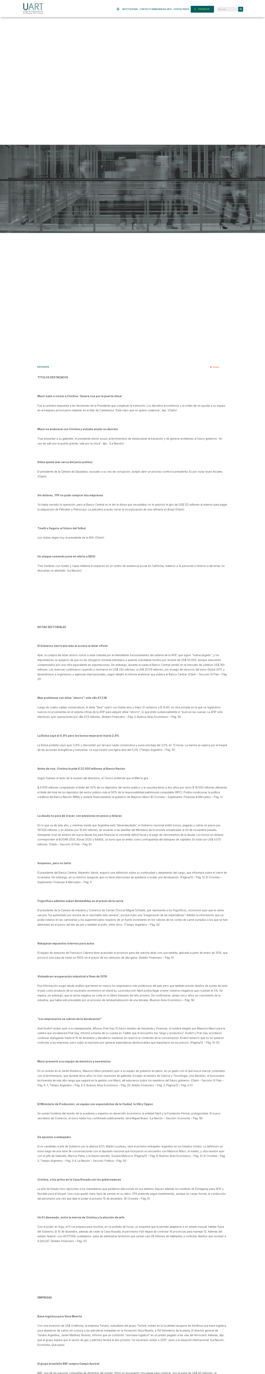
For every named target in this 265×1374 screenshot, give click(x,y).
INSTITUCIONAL (130, 9)
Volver (215, 367)
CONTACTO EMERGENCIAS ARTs (156, 9)
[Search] (240, 9)
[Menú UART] (119, 9)
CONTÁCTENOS (181, 9)
